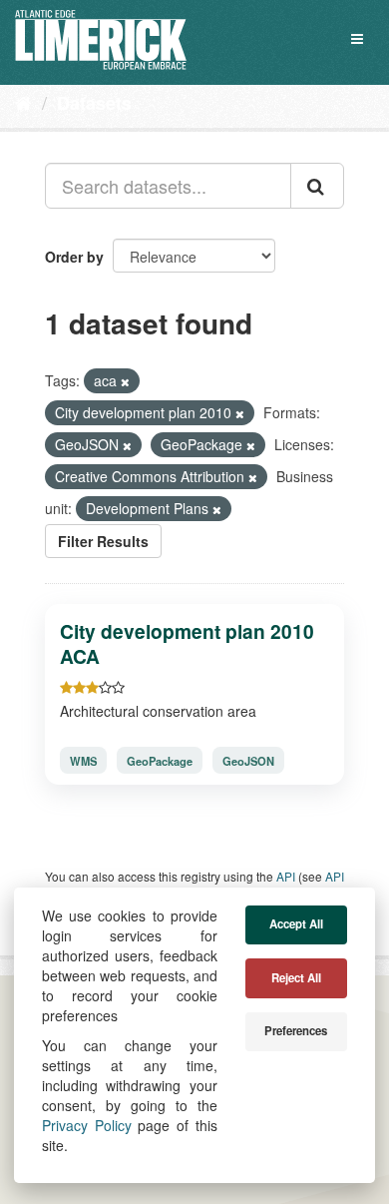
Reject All (296, 977)
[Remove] (125, 381)
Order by (74, 257)
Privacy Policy (87, 1125)
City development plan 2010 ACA (187, 643)
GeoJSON (248, 761)
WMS (83, 761)
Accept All (296, 923)
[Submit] (317, 186)
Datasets (94, 103)
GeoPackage (160, 761)
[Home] (23, 102)
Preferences (295, 1030)
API (285, 876)
